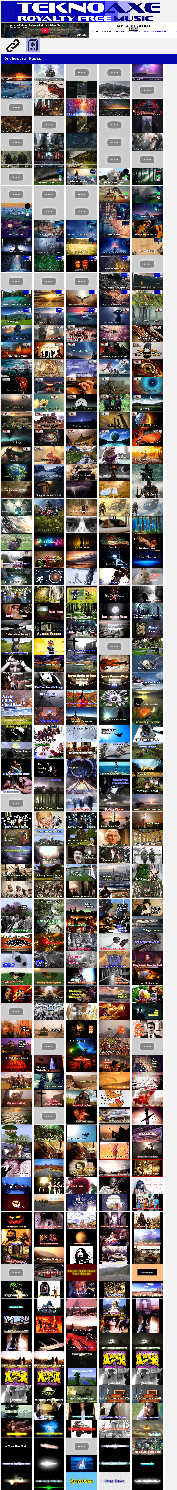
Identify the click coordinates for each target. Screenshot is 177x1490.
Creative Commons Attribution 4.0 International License (149, 32)
